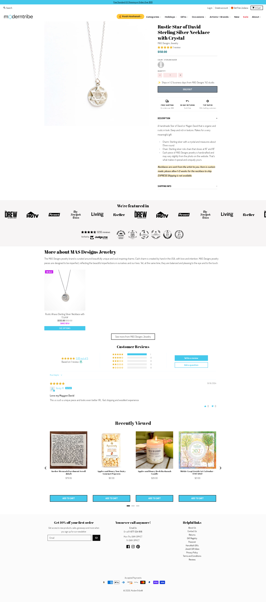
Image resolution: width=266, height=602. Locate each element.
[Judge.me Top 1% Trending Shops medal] (179, 234)
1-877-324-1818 (135, 531)
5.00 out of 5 (82, 358)
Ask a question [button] (191, 365)
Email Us (133, 527)
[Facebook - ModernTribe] (128, 546)
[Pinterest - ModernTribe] (138, 546)
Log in (209, 7)
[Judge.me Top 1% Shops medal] (167, 234)
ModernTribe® (137, 590)
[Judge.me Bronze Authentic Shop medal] (155, 234)
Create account (221, 7)
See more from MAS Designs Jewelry (133, 336)
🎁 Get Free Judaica (239, 7)
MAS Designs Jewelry (168, 43)
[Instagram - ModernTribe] (133, 546)
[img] (57, 383)
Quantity (161, 71)
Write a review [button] (191, 358)
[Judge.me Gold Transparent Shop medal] (144, 234)
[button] (96, 73)
